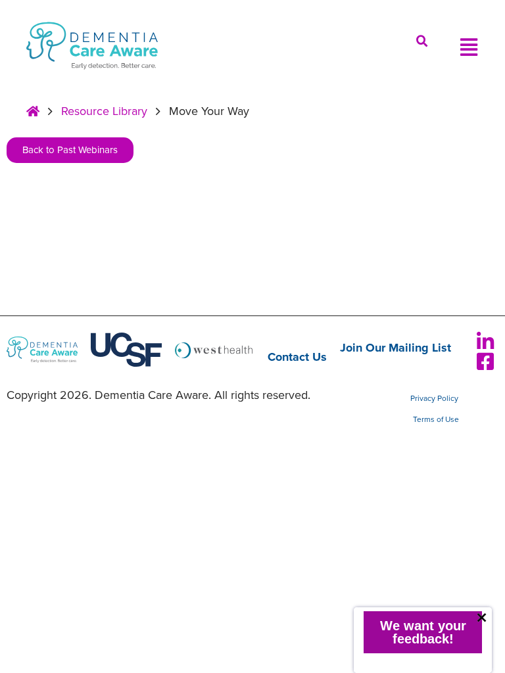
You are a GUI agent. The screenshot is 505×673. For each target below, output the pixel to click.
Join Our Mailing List (395, 348)
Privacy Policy (434, 398)
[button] (422, 41)
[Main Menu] (469, 47)
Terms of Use (436, 419)
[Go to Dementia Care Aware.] (32, 111)
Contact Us (297, 357)
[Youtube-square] (452, 342)
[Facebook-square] (485, 361)
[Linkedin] (485, 342)
